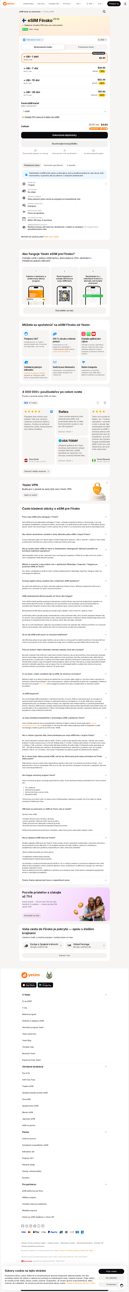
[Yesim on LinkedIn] (30, 1225)
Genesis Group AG (28, 1257)
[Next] (105, 403)
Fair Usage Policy (91, 227)
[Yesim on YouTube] (38, 1225)
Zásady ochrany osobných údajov (33, 1243)
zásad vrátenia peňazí (61, 351)
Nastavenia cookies (68, 1243)
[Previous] (98, 403)
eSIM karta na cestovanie (29, 12)
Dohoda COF (98, 1243)
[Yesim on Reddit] (42, 1225)
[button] (64, 183)
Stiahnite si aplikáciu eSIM (33, 373)
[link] (29, 984)
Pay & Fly (42, 684)
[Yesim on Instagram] (26, 1225)
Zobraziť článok (64, 432)
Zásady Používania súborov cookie (80, 1283)
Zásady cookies (53, 1243)
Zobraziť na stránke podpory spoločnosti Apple (76, 1250)
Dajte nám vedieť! (51, 237)
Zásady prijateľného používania (32, 1246)
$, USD (101, 40)
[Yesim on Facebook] (22, 1225)
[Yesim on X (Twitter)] (34, 1225)
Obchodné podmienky (84, 1243)
